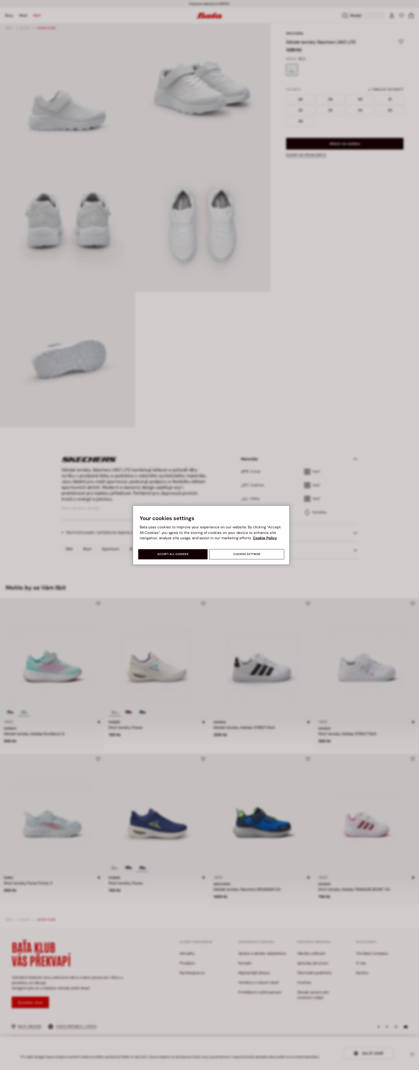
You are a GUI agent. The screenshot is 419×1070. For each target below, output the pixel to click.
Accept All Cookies (172, 554)
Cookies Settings (246, 554)
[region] (211, 535)
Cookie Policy (265, 538)
